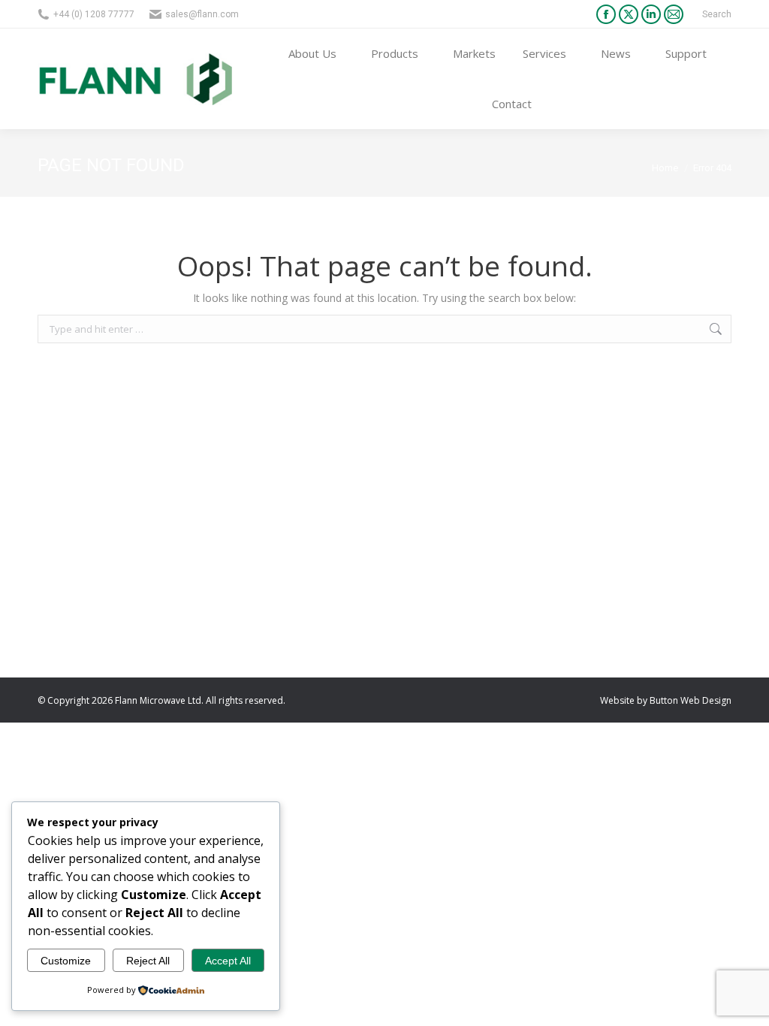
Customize (66, 961)
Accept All (228, 961)
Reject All (148, 961)
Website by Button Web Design (665, 700)
